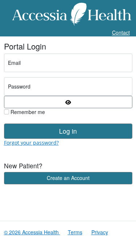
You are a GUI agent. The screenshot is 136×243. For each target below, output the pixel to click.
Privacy (99, 232)
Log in (68, 131)
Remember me (27, 111)
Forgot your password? (31, 142)
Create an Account (68, 177)
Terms (75, 232)
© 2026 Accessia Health (32, 232)
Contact (121, 32)
